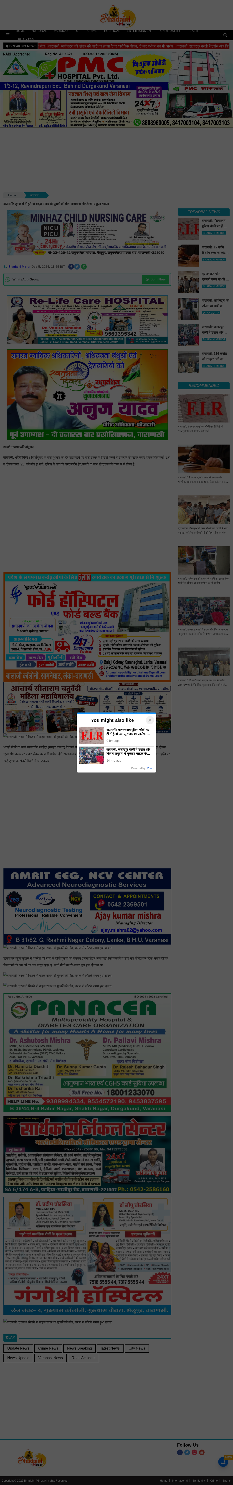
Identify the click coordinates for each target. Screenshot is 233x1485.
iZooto (150, 768)
